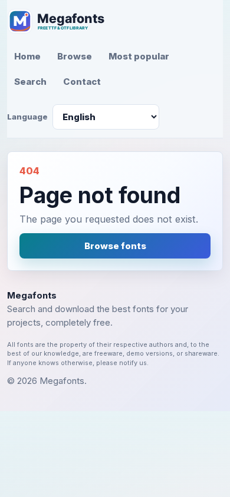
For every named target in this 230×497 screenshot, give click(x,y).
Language (27, 116)
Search (30, 81)
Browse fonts (115, 245)
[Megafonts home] (63, 21)
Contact (82, 81)
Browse (74, 56)
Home (27, 56)
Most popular (139, 56)
